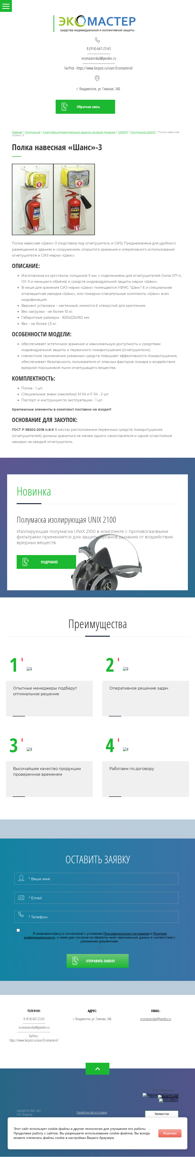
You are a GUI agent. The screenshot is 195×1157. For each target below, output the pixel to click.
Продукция (32, 132)
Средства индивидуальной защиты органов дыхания (79, 132)
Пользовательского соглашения (126, 933)
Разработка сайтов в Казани (92, 1112)
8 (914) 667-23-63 (99, 48)
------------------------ (98, 53)
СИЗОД (123, 132)
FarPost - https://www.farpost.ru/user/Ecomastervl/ (98, 68)
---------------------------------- (99, 63)
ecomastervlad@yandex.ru (99, 58)
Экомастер (161, 1114)
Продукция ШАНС (143, 132)
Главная (17, 132)
